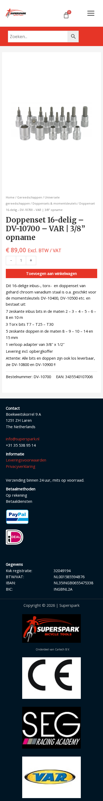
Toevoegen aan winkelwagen (51, 273)
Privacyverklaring (20, 466)
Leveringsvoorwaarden (26, 460)
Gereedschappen (29, 197)
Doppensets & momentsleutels (54, 203)
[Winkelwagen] (66, 15)
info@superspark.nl (22, 438)
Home (10, 197)
